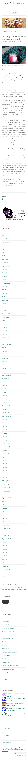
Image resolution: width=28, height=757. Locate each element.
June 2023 (4, 293)
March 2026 (5, 239)
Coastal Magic (6, 621)
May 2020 (4, 389)
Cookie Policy (5, 751)
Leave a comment (16, 41)
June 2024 (4, 273)
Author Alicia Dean (7, 618)
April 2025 (4, 255)
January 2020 (5, 402)
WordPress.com (6, 742)
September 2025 (6, 249)
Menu (15, 12)
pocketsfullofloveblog (8, 669)
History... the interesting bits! (10, 665)
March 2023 (5, 300)
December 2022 (6, 307)
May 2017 (4, 511)
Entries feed (5, 735)
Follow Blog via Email (9, 584)
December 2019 (6, 406)
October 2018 (5, 453)
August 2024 (5, 269)
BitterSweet (5, 659)
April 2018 (4, 474)
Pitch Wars (5, 642)
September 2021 (6, 344)
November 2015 (6, 573)
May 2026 (4, 235)
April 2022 (4, 327)
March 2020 (5, 395)
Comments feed (6, 738)
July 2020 (4, 382)
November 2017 (6, 491)
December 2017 (6, 487)
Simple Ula (5, 645)
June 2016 (4, 549)
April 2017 (4, 515)
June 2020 (5, 385)
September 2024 (6, 266)
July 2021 (4, 348)
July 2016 (4, 545)
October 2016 (5, 535)
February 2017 (6, 522)
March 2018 (5, 477)
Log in (3, 732)
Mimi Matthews (6, 672)
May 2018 (4, 470)
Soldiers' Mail (5, 635)
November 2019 (6, 409)
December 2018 (6, 446)
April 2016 (4, 556)
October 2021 (5, 341)
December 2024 (6, 262)
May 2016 (4, 552)
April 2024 (4, 276)
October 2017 (5, 494)
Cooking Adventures (7, 638)
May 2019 (4, 429)
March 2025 (5, 259)
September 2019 (6, 416)
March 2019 (5, 436)
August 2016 (5, 542)
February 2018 (6, 481)
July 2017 (4, 504)
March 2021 (5, 358)
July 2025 (4, 252)
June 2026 (5, 232)
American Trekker (7, 648)
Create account (6, 728)
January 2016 (5, 566)
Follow (5, 601)
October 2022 (5, 310)
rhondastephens (6, 655)
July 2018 (4, 464)
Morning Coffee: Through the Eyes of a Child (14, 37)
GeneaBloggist (6, 682)
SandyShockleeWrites (8, 662)
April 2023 (4, 296)
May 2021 (4, 354)
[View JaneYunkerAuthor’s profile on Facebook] (2, 199)
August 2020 (5, 378)
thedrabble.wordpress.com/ (9, 652)
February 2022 (6, 334)
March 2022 (5, 331)
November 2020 (6, 368)
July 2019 (4, 423)
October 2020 (5, 371)
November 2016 (6, 532)
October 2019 (5, 412)
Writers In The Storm (8, 631)
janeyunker (9, 703)
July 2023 (4, 290)
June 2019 (4, 426)
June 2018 (4, 467)
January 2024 (5, 279)
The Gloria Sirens (7, 679)
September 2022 (6, 313)
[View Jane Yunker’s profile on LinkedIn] (4, 199)
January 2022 (5, 337)
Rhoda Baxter (5, 676)
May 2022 (4, 324)
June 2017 (4, 508)
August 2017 (5, 501)
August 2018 (5, 460)
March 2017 (5, 518)
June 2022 (4, 320)
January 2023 (5, 303)
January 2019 (5, 443)
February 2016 (6, 562)
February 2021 (6, 361)
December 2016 (6, 528)
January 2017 (5, 525)
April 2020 (5, 392)
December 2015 (6, 569)
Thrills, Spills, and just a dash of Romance (13, 625)
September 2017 (6, 498)
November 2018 (6, 450)
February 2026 (6, 242)
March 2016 (5, 559)
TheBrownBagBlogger (8, 628)
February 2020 (6, 399)
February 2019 (6, 440)
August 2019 (5, 419)
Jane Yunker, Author (14, 3)
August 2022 (5, 317)
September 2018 (6, 457)
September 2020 (6, 375)
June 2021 (4, 351)
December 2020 (6, 365)
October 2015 (5, 576)
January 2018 (5, 484)
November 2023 (6, 283)
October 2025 (5, 245)
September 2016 (6, 539)
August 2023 (5, 286)
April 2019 (4, 433)
